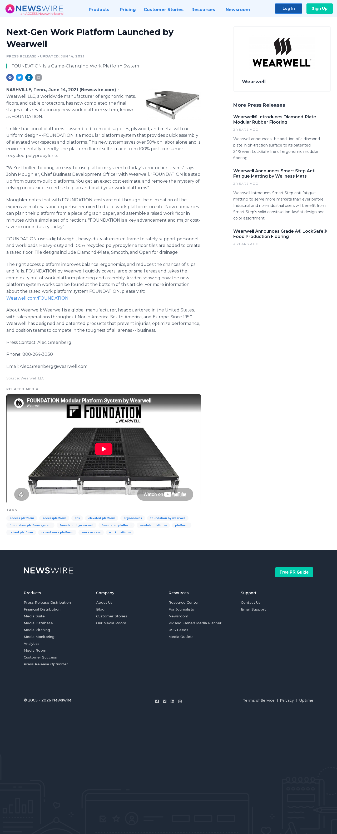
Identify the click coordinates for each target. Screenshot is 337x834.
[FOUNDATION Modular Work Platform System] (171, 103)
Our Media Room (111, 623)
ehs (77, 518)
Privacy (287, 700)
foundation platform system (30, 525)
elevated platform (101, 518)
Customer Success (40, 657)
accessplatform (54, 518)
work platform (120, 532)
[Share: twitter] (19, 77)
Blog (100, 609)
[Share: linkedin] (29, 77)
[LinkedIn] (172, 701)
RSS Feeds (178, 630)
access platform (21, 518)
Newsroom (178, 616)
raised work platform (57, 532)
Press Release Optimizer (46, 664)
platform (181, 525)
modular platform (153, 525)
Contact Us (250, 602)
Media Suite (34, 616)
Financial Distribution (42, 609)
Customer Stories (111, 616)
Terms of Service (259, 700)
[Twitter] (164, 701)
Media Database (38, 623)
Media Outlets (181, 637)
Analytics (31, 643)
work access (91, 532)
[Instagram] (180, 701)
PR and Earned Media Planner (194, 623)
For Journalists (181, 609)
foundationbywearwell (76, 525)
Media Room (35, 650)
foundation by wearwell (167, 518)
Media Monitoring (39, 637)
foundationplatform (116, 525)
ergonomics (132, 518)
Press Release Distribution (47, 602)
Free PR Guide (294, 572)
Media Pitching (37, 630)
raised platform (21, 532)
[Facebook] (157, 701)
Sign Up (320, 8)
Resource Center (183, 602)
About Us (104, 602)
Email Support (253, 609)
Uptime (306, 700)
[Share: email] (38, 77)
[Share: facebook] (10, 77)
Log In (289, 8)
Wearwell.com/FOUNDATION (37, 298)
